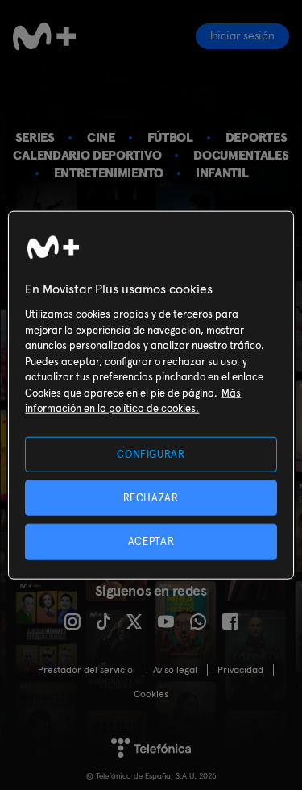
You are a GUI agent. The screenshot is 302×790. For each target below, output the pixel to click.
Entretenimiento (108, 173)
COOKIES (151, 694)
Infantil (222, 173)
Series (35, 137)
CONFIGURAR (151, 454)
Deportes (256, 137)
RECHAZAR (150, 498)
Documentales (240, 155)
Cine (101, 137)
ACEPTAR (151, 541)
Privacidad (240, 670)
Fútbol (170, 137)
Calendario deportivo (87, 155)
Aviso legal (175, 670)
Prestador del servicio (85, 670)
